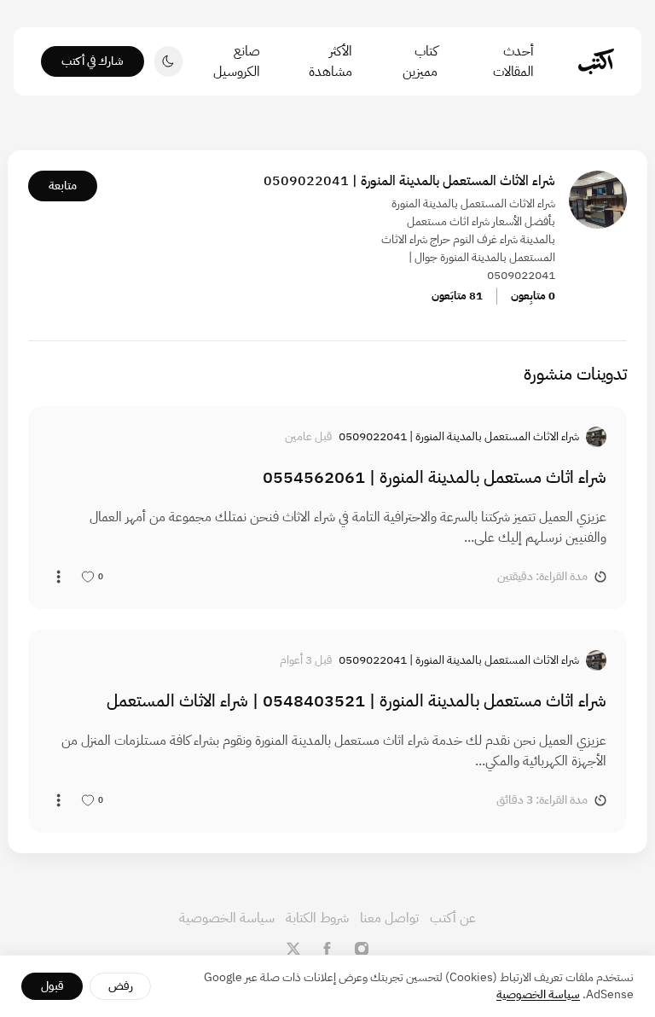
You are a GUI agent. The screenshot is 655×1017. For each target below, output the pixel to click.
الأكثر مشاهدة (330, 61)
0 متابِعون (533, 296)
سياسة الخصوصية (227, 918)
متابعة (63, 186)
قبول (52, 986)
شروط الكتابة (317, 918)
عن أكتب (453, 918)
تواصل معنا (389, 918)
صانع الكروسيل (236, 61)
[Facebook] (327, 949)
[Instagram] (361, 949)
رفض (120, 986)
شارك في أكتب (92, 61)
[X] (293, 949)
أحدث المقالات (513, 61)
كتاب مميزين (420, 61)
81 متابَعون (457, 296)
